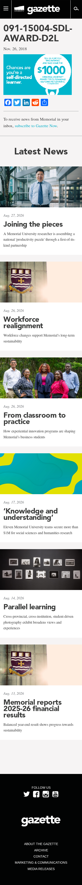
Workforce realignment (23, 322)
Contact (41, 856)
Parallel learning (29, 607)
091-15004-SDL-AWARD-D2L (37, 33)
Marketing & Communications (41, 862)
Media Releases (41, 869)
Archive (41, 850)
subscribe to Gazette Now (36, 125)
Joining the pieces (33, 224)
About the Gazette (41, 844)
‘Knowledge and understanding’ (30, 514)
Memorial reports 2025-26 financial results (32, 708)
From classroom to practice (34, 418)
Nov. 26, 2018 (15, 48)
